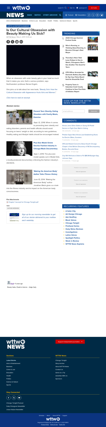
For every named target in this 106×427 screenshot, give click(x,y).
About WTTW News (62, 366)
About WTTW (56, 415)
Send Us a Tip (60, 373)
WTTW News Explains (75, 244)
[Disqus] (33, 252)
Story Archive (50, 15)
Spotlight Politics (73, 238)
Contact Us (59, 369)
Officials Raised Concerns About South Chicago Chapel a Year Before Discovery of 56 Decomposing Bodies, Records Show (81, 146)
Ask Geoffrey (71, 217)
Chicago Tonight (72, 223)
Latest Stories (11, 360)
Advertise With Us (61, 376)
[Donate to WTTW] (53, 419)
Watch (37, 15)
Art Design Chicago (74, 214)
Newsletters (82, 15)
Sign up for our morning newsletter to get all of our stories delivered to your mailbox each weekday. (39, 217)
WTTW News (11, 37)
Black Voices (71, 220)
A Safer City (71, 211)
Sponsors (58, 379)
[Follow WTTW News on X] (93, 15)
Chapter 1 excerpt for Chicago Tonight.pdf (23, 202)
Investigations (71, 232)
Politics (56, 21)
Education (42, 21)
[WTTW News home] (15, 15)
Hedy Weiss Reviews (74, 229)
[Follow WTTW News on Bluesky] (102, 15)
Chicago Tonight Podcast (14, 403)
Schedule (41, 415)
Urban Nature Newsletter (14, 409)
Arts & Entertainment (13, 21)
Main (29, 15)
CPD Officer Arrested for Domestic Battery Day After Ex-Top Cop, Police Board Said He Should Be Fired (76, 75)
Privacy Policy (45, 424)
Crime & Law (33, 21)
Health (50, 21)
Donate (94, 8)
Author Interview (13, 208)
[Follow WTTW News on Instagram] (97, 15)
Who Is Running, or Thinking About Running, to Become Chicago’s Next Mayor (76, 49)
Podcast (70, 15)
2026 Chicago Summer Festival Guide (74, 39)
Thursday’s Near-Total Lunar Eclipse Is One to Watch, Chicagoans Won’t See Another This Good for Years (75, 62)
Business (25, 21)
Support (65, 415)
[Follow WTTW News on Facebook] (89, 15)
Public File (62, 424)
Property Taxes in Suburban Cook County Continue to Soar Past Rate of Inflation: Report (76, 88)
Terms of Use (54, 424)
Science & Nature (65, 21)
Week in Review (72, 241)
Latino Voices (71, 235)
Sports (75, 21)
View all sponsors (81, 171)
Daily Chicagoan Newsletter (15, 406)
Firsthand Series (72, 226)
